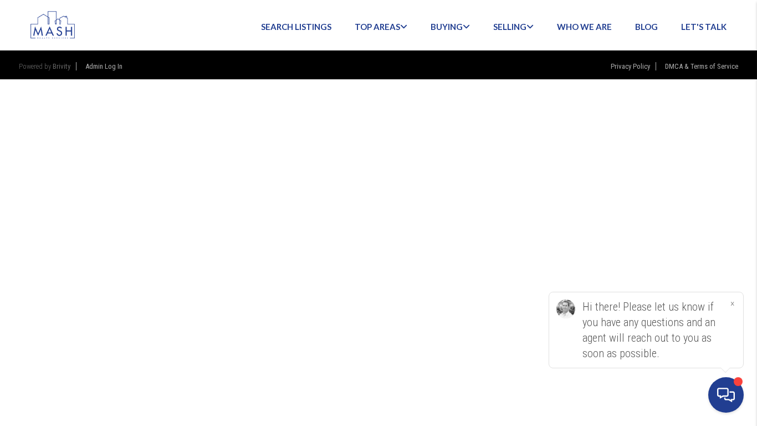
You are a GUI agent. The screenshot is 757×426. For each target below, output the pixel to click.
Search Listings (296, 27)
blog (646, 27)
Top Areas (377, 27)
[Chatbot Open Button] (726, 395)
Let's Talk (704, 27)
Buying (447, 27)
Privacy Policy (630, 66)
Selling (509, 27)
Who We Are (584, 27)
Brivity (61, 66)
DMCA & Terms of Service (701, 66)
